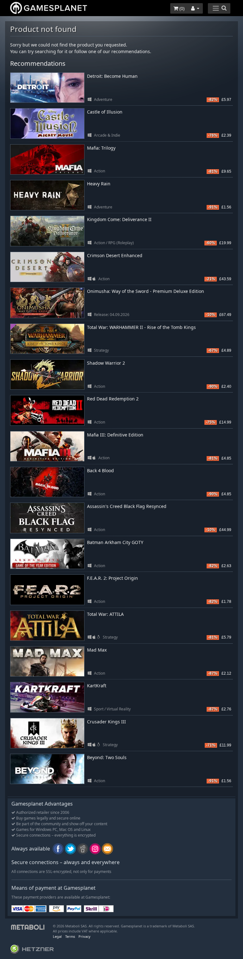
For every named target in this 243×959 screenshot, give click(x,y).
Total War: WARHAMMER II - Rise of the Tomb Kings (141, 327)
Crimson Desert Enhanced (114, 255)
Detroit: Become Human (112, 76)
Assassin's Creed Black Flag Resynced (126, 506)
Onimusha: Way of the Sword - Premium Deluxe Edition (145, 291)
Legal (57, 936)
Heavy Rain (98, 184)
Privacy (84, 936)
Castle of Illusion (104, 112)
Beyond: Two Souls (107, 757)
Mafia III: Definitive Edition (115, 435)
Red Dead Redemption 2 (113, 399)
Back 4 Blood (100, 470)
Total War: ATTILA (105, 614)
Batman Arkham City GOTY (115, 542)
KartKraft (96, 686)
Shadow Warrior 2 (106, 363)
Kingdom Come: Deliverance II (119, 219)
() (181, 8)
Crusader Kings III (106, 722)
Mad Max (97, 650)
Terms (70, 936)
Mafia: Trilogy (101, 148)
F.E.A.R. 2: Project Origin (112, 578)
